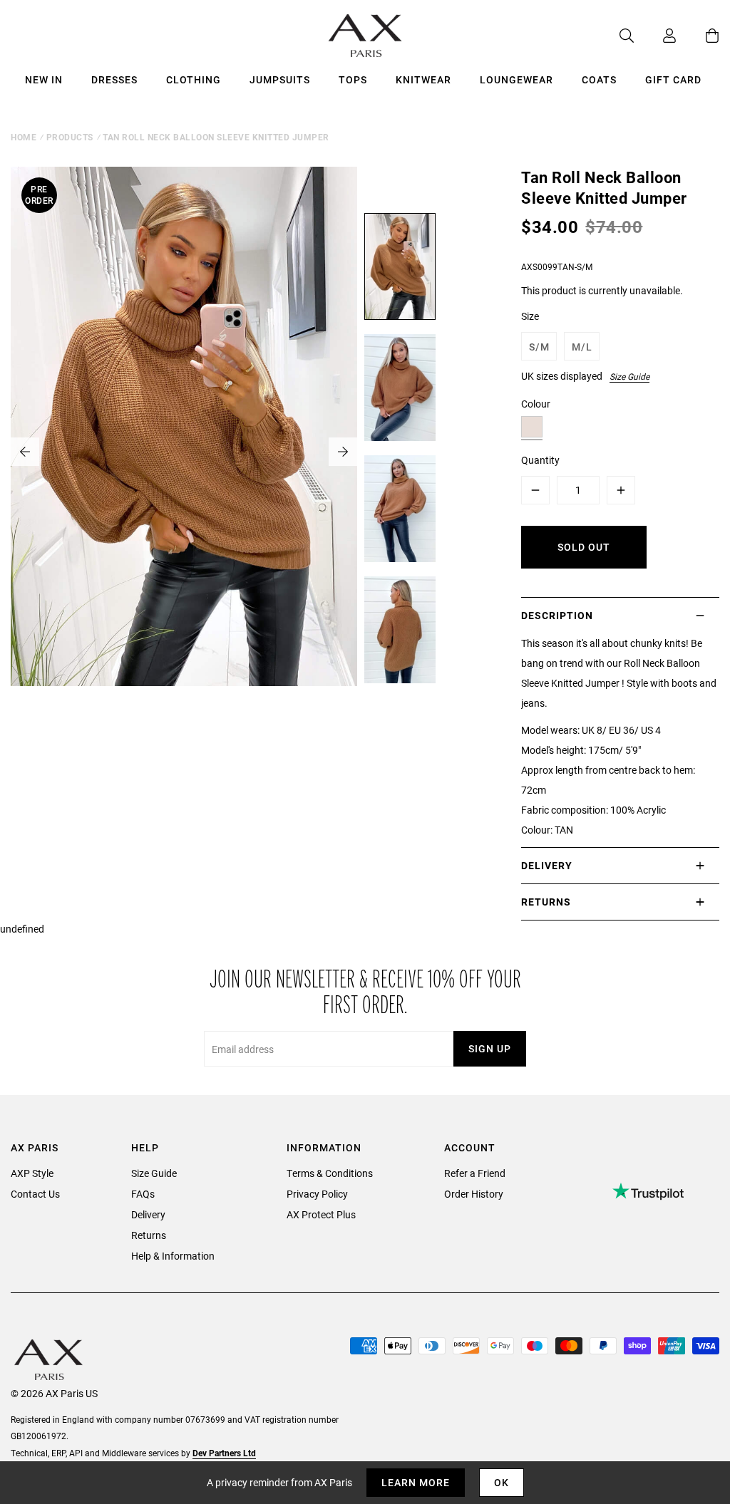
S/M (539, 346)
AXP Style (32, 1173)
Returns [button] (546, 901)
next (343, 451)
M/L (582, 346)
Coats (599, 79)
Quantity (540, 460)
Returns (148, 1235)
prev (25, 451)
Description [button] (557, 615)
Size (530, 316)
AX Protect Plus (321, 1214)
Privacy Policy (317, 1193)
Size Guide (629, 376)
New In (44, 79)
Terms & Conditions (330, 1173)
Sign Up (489, 1048)
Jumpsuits (280, 79)
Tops (353, 79)
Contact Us (35, 1193)
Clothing (193, 79)
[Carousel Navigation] (184, 451)
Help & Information (173, 1255)
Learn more (415, 1482)
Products (69, 136)
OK (501, 1482)
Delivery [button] (546, 865)
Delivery (148, 1214)
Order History (473, 1193)
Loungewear (516, 79)
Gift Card (673, 79)
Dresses (114, 79)
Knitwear (423, 79)
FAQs (143, 1193)
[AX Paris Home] (365, 35)
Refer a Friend (474, 1173)
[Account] (655, 35)
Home (23, 136)
